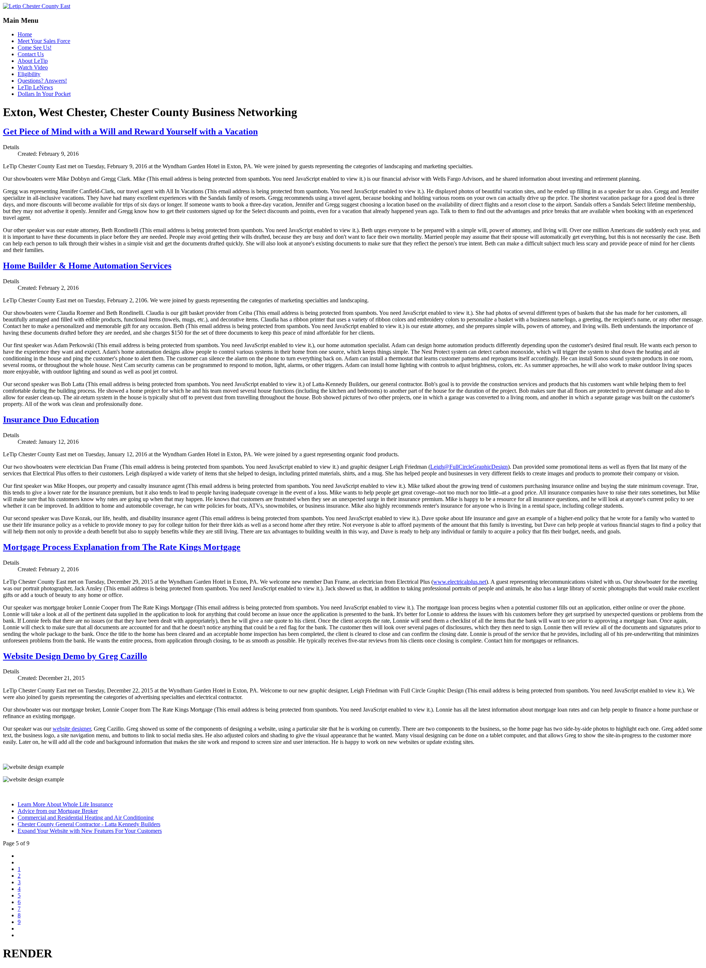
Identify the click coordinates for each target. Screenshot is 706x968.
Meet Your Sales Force (44, 41)
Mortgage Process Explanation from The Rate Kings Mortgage (121, 547)
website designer (72, 729)
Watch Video (33, 67)
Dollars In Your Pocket (44, 94)
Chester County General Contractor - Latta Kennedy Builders (89, 824)
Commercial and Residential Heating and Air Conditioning (86, 817)
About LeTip (33, 61)
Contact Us (31, 54)
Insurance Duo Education (51, 419)
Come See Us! (34, 47)
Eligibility (29, 74)
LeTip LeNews (35, 87)
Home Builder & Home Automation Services (87, 265)
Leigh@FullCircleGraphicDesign (469, 467)
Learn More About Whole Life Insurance (65, 804)
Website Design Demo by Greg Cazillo (75, 656)
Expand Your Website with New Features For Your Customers (90, 831)
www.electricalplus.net (459, 582)
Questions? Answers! (42, 81)
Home (25, 34)
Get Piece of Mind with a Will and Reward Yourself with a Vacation (130, 131)
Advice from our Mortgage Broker (58, 811)
